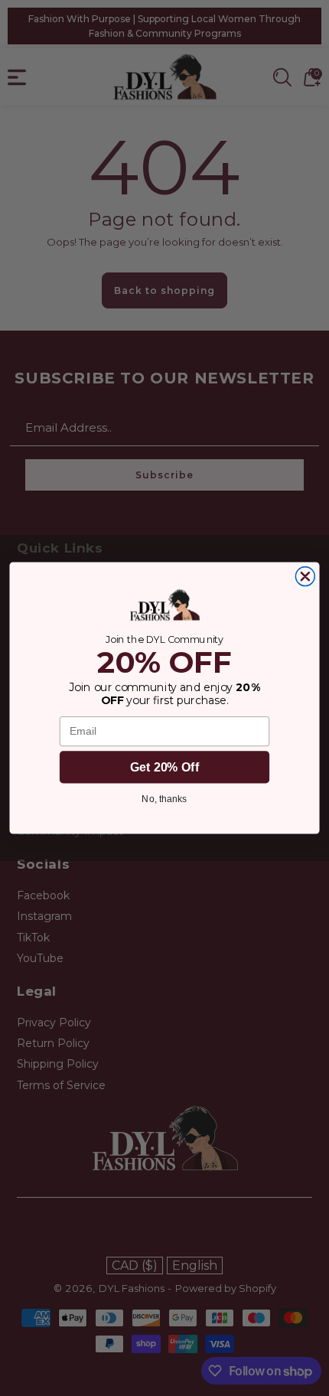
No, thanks (164, 799)
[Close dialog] (304, 576)
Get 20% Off (164, 766)
